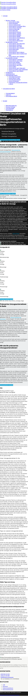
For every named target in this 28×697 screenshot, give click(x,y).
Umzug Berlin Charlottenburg (17, 38)
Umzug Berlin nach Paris (15, 61)
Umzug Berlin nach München (17, 43)
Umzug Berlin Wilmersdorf (16, 40)
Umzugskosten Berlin (11, 75)
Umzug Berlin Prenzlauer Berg (17, 26)
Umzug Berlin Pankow (15, 32)
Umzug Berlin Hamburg (15, 45)
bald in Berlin (16, 233)
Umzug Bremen (13, 51)
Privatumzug (9, 72)
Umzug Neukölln (13, 23)
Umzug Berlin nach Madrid (16, 71)
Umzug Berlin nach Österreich (17, 68)
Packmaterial (9, 110)
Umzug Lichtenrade (14, 29)
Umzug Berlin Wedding (15, 35)
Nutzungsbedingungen (8, 689)
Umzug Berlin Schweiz (15, 63)
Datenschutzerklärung (8, 688)
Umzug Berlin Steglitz (14, 36)
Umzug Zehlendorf (14, 81)
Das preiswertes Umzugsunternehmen (10, 150)
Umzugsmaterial (10, 93)
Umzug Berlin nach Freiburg (16, 52)
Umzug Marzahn (13, 30)
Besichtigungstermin (11, 105)
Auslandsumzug (10, 74)
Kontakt (5, 101)
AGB (4, 685)
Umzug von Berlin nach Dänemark (18, 69)
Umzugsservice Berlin (15, 76)
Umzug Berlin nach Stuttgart (16, 56)
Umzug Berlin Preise (14, 78)
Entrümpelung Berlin (11, 96)
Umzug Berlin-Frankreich (16, 59)
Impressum (5, 686)
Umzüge (5, 16)
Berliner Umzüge (10, 20)
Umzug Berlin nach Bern (15, 65)
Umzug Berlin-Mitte (14, 22)
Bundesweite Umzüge (12, 42)
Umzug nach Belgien (14, 62)
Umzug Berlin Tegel (14, 39)
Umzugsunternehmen (15, 79)
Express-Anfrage (10, 107)
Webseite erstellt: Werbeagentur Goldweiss (9, 695)
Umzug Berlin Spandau (15, 27)
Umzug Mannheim (14, 49)
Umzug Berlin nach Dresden (16, 48)
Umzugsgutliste (10, 108)
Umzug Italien (12, 66)
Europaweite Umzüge (12, 58)
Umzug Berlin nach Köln (15, 46)
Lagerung (8, 95)
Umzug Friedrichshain (15, 25)
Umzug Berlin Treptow (15, 33)
